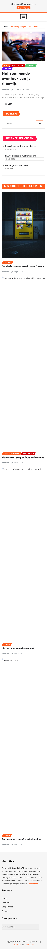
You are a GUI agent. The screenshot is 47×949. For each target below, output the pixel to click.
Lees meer (8, 104)
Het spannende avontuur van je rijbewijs (16, 79)
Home (6, 26)
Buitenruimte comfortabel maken (21, 839)
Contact (5, 911)
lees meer (33, 883)
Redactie (5, 89)
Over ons (6, 902)
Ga (39, 123)
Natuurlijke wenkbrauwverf (17, 165)
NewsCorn (17, 944)
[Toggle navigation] (23, 16)
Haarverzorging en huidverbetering (20, 156)
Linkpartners (7, 906)
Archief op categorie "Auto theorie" (25, 26)
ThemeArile (29, 944)
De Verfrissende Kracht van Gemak (20, 146)
